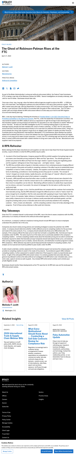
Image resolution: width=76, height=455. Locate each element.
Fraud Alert (5, 434)
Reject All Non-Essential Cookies (63, 451)
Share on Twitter (7, 88)
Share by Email (14, 88)
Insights (41, 399)
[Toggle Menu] (73, 3)
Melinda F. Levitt (7, 67)
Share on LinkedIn (3, 88)
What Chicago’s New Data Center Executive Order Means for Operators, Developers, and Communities (37, 12)
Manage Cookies (7, 451)
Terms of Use (6, 412)
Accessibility (6, 427)
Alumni (4, 403)
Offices (4, 396)
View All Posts (68, 318)
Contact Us (5, 437)
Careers (4, 399)
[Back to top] (3, 275)
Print (11, 88)
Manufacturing (6, 74)
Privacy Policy (6, 416)
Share (18, 88)
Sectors (41, 392)
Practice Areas (43, 396)
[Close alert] (71, 12)
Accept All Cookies (47, 451)
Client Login (6, 430)
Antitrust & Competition (9, 80)
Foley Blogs (6, 44)
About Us (5, 392)
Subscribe (5, 406)
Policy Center (6, 419)
